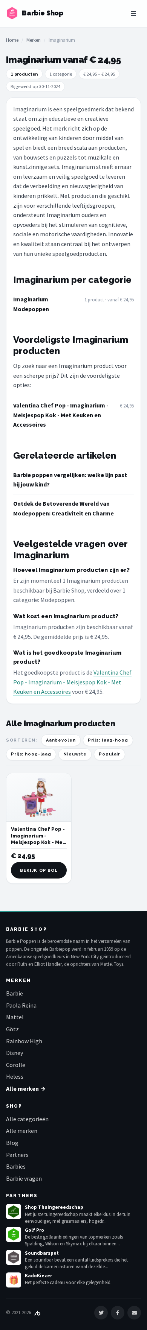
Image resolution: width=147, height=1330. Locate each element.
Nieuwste (75, 754)
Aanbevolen (61, 740)
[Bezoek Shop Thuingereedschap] (13, 1211)
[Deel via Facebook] (117, 1312)
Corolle (15, 1065)
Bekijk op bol (39, 870)
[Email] (134, 1312)
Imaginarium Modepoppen (31, 304)
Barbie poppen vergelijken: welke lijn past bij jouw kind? (70, 479)
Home (12, 40)
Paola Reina (21, 1005)
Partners (17, 1154)
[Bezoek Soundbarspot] (13, 1257)
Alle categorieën (27, 1119)
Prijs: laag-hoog (108, 740)
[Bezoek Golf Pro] (13, 1234)
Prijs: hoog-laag (31, 754)
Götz (12, 1029)
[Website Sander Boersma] (37, 1312)
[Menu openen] (133, 13)
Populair (109, 754)
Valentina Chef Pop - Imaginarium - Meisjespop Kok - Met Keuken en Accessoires (61, 414)
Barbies (16, 1166)
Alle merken (21, 1130)
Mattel (15, 1017)
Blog (12, 1142)
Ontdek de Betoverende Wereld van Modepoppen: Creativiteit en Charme (63, 508)
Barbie (14, 993)
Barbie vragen (24, 1178)
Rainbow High (24, 1041)
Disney (14, 1052)
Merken (33, 40)
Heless (14, 1076)
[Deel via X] (101, 1312)
